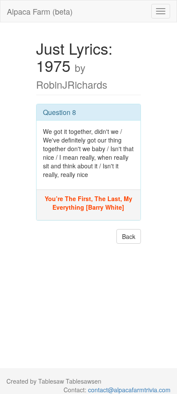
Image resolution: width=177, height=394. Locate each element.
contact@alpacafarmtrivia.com (129, 389)
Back (128, 236)
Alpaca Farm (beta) (40, 11)
